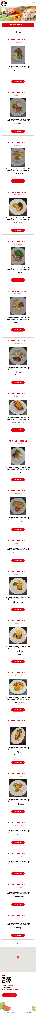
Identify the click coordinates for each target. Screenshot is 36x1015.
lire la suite (18, 81)
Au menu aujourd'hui (18, 441)
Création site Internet (25, 1012)
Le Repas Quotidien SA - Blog (18, 24)
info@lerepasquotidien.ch (10, 989)
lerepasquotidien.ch (5, 3)
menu (33, 3)
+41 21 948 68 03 (9, 995)
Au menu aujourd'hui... (18, 40)
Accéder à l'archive (18, 946)
